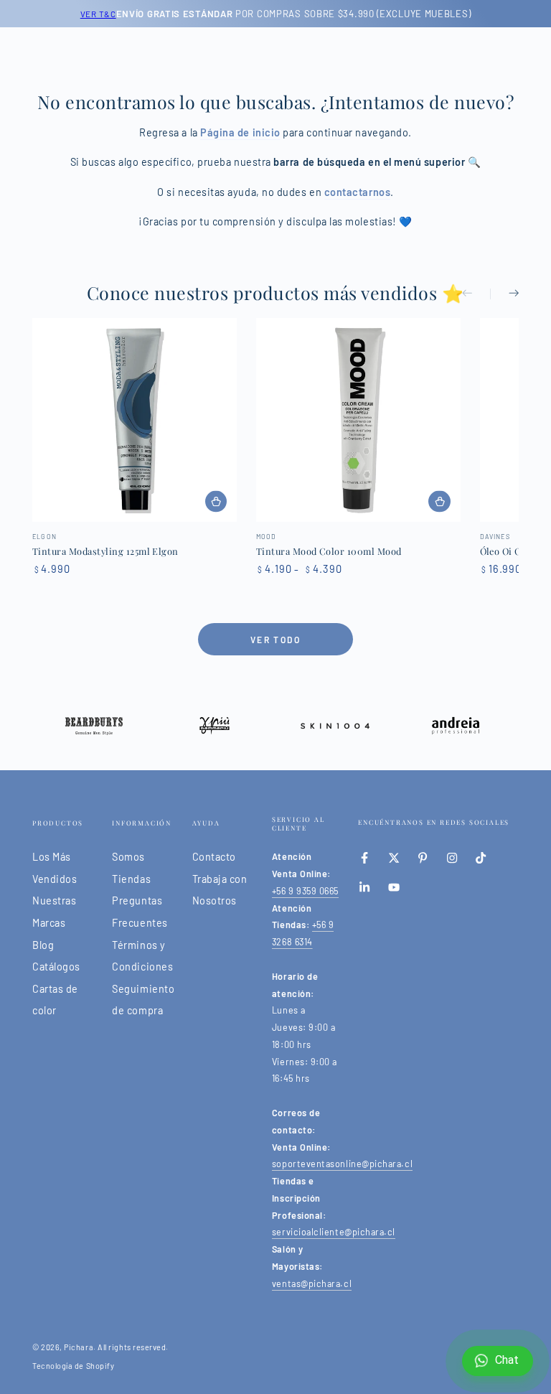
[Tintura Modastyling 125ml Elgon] (134, 420)
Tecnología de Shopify (73, 1365)
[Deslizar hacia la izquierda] (476, 294)
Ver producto (216, 501)
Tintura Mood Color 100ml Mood (329, 551)
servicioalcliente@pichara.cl (333, 1232)
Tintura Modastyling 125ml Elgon (105, 551)
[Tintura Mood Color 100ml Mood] (358, 420)
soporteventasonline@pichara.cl (342, 1163)
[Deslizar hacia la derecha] (504, 294)
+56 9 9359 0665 (305, 891)
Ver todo (275, 640)
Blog (43, 945)
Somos (128, 857)
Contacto (214, 857)
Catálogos (56, 966)
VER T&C (98, 14)
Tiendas (131, 879)
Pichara (78, 1347)
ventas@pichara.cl (312, 1283)
